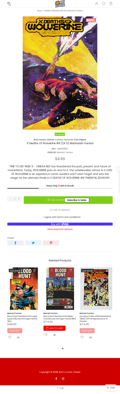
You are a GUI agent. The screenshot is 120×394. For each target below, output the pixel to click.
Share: (10, 238)
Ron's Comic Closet (69, 372)
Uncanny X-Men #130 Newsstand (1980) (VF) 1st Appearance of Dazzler (95, 318)
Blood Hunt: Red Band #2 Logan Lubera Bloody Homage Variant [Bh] (22, 318)
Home (39, 11)
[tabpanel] (24, 307)
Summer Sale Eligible (75, 139)
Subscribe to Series (76, 200)
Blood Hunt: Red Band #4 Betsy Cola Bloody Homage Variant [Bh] (59, 317)
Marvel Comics (14, 313)
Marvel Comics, (55, 139)
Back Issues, (40, 139)
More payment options (60, 229)
